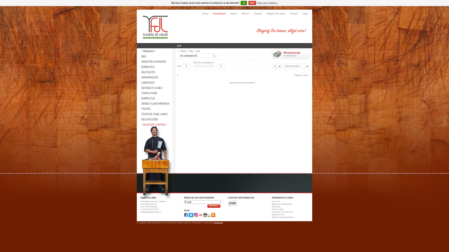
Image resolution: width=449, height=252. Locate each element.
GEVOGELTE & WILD (151, 88)
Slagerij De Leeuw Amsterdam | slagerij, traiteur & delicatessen (154, 25)
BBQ (143, 56)
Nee (252, 3)
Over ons (276, 201)
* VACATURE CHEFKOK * (154, 124)
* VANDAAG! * (148, 51)
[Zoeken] (214, 56)
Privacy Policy (278, 209)
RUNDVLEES (148, 67)
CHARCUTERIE (149, 93)
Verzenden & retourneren (282, 212)
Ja (244, 3)
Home (183, 51)
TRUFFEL (146, 109)
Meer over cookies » (268, 3)
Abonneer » (214, 206)
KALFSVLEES (148, 72)
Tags (191, 51)
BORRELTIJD (148, 98)
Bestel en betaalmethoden (283, 217)
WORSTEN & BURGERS (153, 61)
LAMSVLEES (148, 82)
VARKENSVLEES (149, 77)
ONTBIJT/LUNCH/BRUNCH (155, 103)
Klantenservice (278, 215)
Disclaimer (276, 207)
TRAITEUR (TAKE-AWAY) (154, 114)
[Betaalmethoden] (232, 205)
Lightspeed (218, 223)
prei (198, 51)
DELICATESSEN (149, 119)
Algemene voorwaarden (282, 204)
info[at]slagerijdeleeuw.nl (150, 212)
